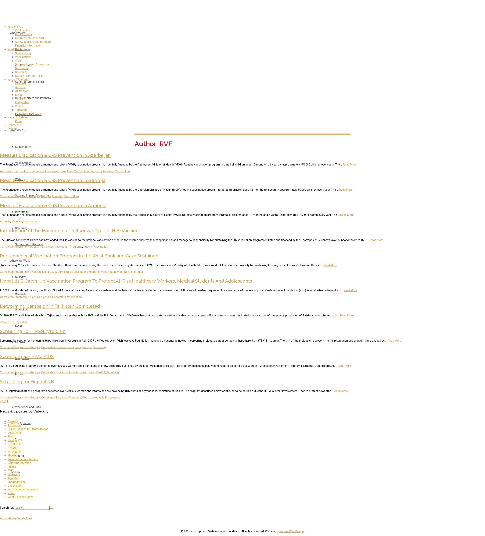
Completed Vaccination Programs (81, 171)
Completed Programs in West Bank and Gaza (28, 271)
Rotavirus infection (19, 463)
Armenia (5, 221)
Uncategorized (17, 482)
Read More (350, 164)
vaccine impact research (23, 489)
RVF (10, 470)
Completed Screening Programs (61, 347)
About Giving (8, 518)
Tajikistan (21, 322)
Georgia (46, 196)
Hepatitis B (59, 297)
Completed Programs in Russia (19, 246)
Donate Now (24, 518)
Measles (108, 171)
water (11, 493)
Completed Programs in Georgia (20, 196)
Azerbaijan (6, 171)
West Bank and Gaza (130, 271)
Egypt (11, 436)
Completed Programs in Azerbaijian (36, 171)
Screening (99, 347)
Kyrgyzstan (14, 451)
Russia (88, 246)
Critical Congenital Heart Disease (28, 429)
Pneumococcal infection (23, 459)
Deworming (7, 322)
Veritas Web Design (291, 531)
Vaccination (122, 171)
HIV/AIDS (99, 372)
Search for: (7, 507)
